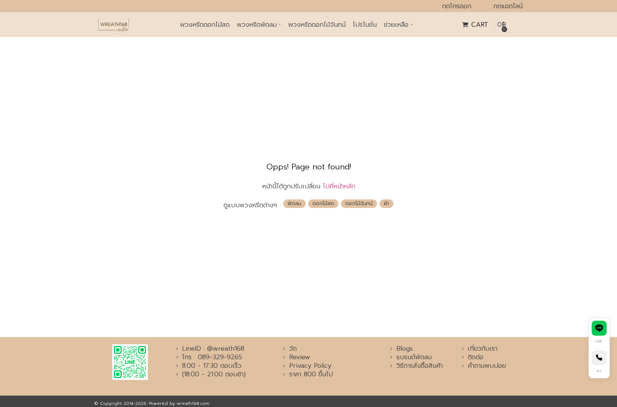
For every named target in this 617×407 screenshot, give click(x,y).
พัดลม (294, 203)
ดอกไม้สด (323, 203)
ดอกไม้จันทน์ (359, 203)
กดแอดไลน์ (508, 6)
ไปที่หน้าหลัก (339, 186)
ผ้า (386, 203)
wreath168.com (193, 403)
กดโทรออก (456, 6)
